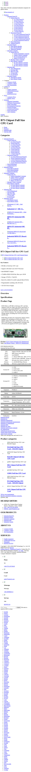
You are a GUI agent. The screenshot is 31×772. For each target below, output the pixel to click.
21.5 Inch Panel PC (19, 19)
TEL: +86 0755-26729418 (11, 507)
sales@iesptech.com (9, 579)
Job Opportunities (12, 85)
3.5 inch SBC (14, 73)
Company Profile (11, 82)
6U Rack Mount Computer (21, 62)
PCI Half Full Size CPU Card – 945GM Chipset (15, 482)
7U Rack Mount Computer (21, 64)
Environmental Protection (14, 106)
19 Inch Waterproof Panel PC (21, 36)
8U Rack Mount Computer (21, 65)
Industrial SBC (11, 67)
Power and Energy (12, 110)
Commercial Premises (13, 109)
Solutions (6, 100)
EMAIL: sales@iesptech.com (11, 509)
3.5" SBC (21, 550)
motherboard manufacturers (8, 431)
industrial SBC (4, 425)
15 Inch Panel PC (18, 27)
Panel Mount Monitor (16, 46)
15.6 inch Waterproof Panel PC (22, 39)
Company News (11, 97)
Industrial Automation (13, 101)
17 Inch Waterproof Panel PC (21, 37)
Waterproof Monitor (16, 49)
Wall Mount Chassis (16, 77)
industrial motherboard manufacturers (10, 422)
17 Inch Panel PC (18, 24)
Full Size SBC (14, 70)
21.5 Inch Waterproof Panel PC (22, 34)
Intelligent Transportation (13, 103)
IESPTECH (7, 604)
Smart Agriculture (12, 104)
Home (5, 127)
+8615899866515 (8, 592)
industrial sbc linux (5, 426)
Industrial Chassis (11, 76)
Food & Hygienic (11, 107)
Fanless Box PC (15, 52)
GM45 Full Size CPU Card (16, 473)
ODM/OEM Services (12, 91)
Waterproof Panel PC (16, 33)
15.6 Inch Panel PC (19, 25)
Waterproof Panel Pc (15, 549)
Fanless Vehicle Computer (21, 55)
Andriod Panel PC (15, 43)
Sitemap (12, 547)
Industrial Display (12, 44)
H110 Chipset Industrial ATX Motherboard (17, 341)
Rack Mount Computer (17, 61)
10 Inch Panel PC (18, 30)
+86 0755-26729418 (9, 566)
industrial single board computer (9, 428)
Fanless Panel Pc (5, 549)
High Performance (15, 41)
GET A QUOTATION (7, 290)
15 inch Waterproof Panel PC (21, 40)
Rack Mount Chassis (16, 79)
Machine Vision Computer (17, 59)
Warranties (10, 92)
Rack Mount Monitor (16, 47)
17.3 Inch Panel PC (19, 22)
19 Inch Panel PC (18, 21)
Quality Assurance (12, 89)
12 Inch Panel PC (18, 28)
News (5, 95)
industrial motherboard (6, 420)
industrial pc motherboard (7, 423)
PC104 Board (14, 74)
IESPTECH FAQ (12, 94)
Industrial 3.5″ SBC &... (15, 209)
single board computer (6, 434)
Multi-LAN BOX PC (19, 58)
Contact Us (7, 86)
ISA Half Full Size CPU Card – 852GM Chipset (15, 448)
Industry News (11, 98)
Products (6, 15)
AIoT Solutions (11, 112)
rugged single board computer (8, 432)
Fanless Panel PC (15, 18)
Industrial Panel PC (12, 16)
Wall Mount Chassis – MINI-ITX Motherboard (16, 343)
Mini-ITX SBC (15, 71)
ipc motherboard (5, 429)
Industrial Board (5, 417)
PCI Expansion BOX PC (20, 56)
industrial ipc (4, 419)
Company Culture (12, 83)
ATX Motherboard (15, 68)
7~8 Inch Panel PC (19, 31)
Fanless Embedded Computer (21, 53)
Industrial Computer (12, 50)
